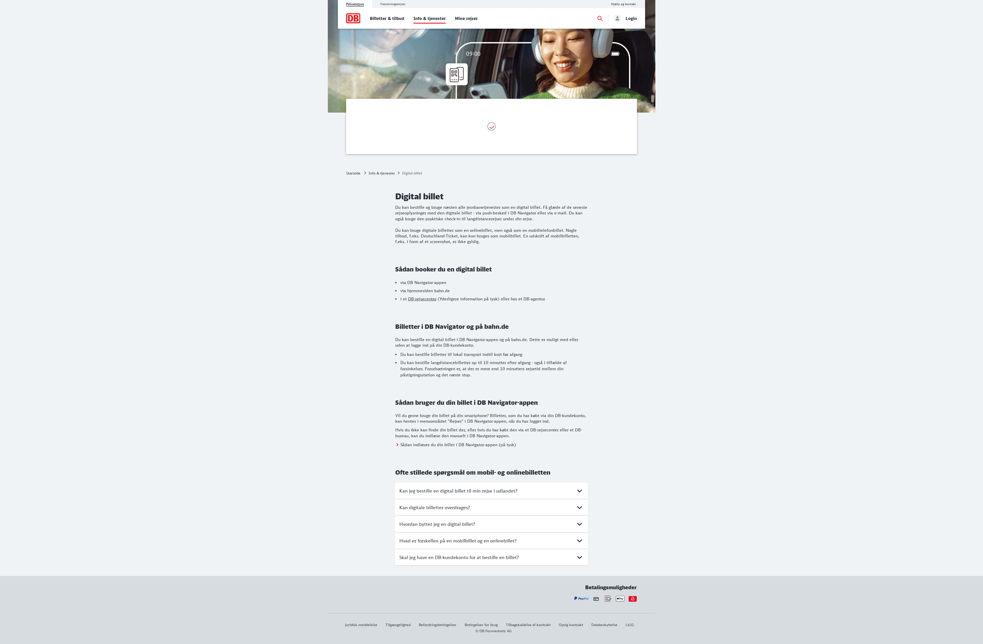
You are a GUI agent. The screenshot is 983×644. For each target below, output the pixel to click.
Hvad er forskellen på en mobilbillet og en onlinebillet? (458, 540)
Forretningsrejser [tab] (392, 4)
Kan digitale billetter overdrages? (434, 507)
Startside (353, 173)
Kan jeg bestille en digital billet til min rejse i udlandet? (458, 491)
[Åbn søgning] (600, 18)
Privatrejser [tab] (355, 4)
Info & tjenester (382, 173)
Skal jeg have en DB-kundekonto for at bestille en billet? (459, 557)
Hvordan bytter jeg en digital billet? (437, 524)
